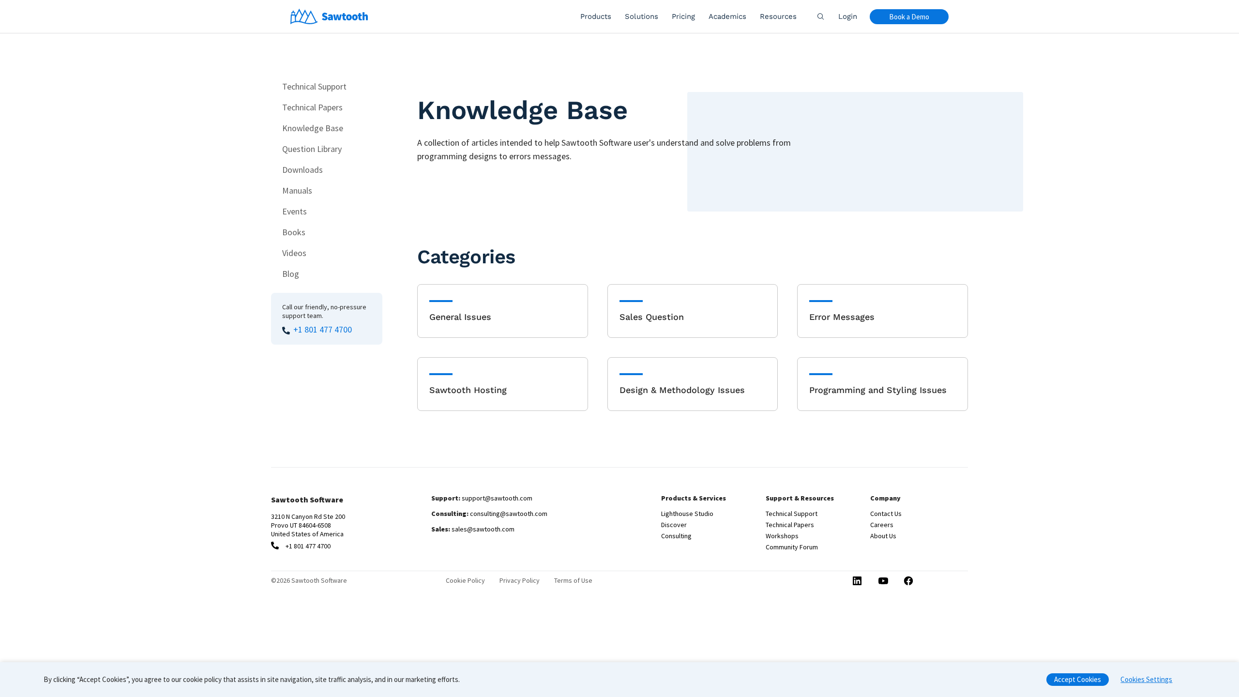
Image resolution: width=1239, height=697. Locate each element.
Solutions (641, 16)
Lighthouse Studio (687, 513)
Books (293, 232)
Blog (290, 273)
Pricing (683, 16)
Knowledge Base (312, 128)
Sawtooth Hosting (468, 390)
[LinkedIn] (857, 581)
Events (294, 211)
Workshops (782, 535)
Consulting (676, 535)
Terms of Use (573, 580)
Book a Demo (909, 16)
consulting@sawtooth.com (508, 513)
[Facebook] (909, 581)
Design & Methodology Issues (682, 390)
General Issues (460, 317)
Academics (727, 16)
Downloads (302, 169)
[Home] (329, 16)
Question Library (312, 148)
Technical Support (314, 86)
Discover (674, 524)
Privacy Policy (519, 580)
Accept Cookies (1077, 679)
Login (847, 16)
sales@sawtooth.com (483, 529)
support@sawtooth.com (497, 498)
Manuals (297, 190)
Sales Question (652, 317)
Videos (294, 252)
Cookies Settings (1146, 679)
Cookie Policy (465, 580)
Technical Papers (312, 107)
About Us (883, 535)
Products (595, 16)
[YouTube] (883, 581)
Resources (778, 16)
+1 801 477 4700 (322, 329)
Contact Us (886, 513)
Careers (881, 524)
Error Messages (842, 317)
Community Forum (792, 547)
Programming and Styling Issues (878, 390)
